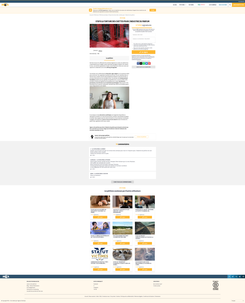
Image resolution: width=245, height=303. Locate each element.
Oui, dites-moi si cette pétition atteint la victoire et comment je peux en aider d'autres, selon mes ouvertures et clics (144, 45)
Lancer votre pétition (31, 284)
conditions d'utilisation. (136, 59)
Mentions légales (138, 296)
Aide (97, 296)
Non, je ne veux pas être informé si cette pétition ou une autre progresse (143, 48)
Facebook (96, 284)
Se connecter (241, 1)
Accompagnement (31, 287)
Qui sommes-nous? (157, 284)
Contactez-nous (105, 296)
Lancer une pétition (238, 4)
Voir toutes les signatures (143, 67)
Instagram (96, 287)
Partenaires (157, 296)
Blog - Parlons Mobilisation (33, 285)
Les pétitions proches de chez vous (35, 291)
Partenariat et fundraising (33, 289)
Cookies (118, 296)
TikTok (95, 289)
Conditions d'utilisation (148, 296)
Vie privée (112, 296)
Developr (23, 300)
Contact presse (156, 285)
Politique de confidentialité (127, 296)
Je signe (152, 10)
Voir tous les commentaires (122, 182)
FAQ (100, 296)
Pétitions (96, 15)
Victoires (191, 4)
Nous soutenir (223, 4)
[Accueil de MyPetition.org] (5, 5)
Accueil (175, 4)
